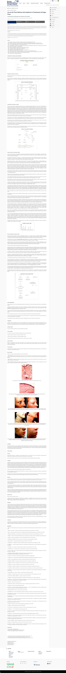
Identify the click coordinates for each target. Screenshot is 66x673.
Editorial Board (11, 653)
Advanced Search (47, 3)
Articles (41, 3)
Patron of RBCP (11, 656)
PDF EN (53, 13)
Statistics (28, 21)
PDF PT (53, 11)
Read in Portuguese (54, 7)
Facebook (53, 25)
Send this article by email (55, 17)
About (24, 3)
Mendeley (53, 21)
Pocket (53, 23)
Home (20, 3)
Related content (38, 21)
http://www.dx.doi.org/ (10, 19)
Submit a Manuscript (21, 652)
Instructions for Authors (35, 3)
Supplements (40, 653)
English (51, 0)
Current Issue (40, 652)
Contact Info (10, 657)
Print (52, 15)
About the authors (19, 21)
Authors (28, 3)
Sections (10, 654)
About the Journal (11, 652)
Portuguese (56, 0)
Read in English (54, 9)
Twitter (53, 27)
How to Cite (53, 19)
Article (9, 21)
